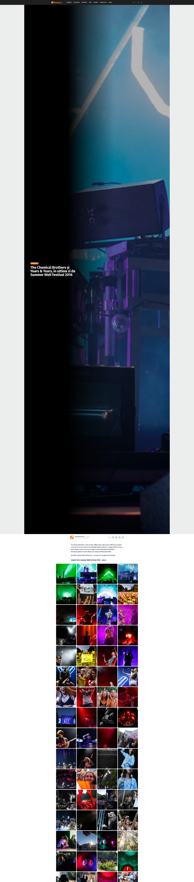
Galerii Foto (103, 2)
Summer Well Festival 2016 (103, 552)
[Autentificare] (141, 2)
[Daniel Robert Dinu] (72, 537)
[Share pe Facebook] (113, 537)
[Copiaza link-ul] (123, 537)
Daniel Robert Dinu (79, 536)
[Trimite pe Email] (119, 537)
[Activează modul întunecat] (138, 2)
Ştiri (90, 2)
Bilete (110, 2)
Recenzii (96, 2)
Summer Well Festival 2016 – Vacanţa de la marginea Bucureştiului (96, 555)
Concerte (69, 2)
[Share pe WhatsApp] (116, 537)
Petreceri (84, 2)
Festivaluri (77, 2)
